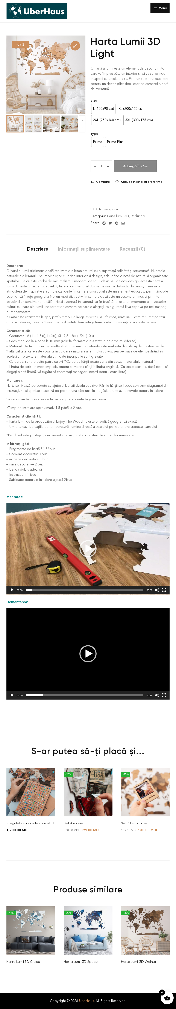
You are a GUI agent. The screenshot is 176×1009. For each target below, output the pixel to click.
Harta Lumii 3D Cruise (23, 962)
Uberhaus (86, 1001)
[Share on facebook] (104, 223)
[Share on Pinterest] (116, 223)
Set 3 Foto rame (134, 823)
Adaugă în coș (135, 166)
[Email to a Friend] (123, 223)
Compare (103, 182)
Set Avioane (73, 823)
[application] (88, 548)
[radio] (103, 109)
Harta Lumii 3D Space (81, 962)
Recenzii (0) (132, 249)
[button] (75, 46)
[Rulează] (12, 590)
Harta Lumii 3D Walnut (138, 962)
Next (82, 119)
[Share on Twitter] (110, 223)
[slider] (84, 590)
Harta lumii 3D (118, 216)
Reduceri (138, 216)
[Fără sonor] (157, 590)
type (94, 134)
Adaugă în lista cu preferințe (141, 182)
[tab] (37, 249)
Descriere (37, 249)
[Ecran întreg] (164, 590)
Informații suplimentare (84, 249)
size (94, 100)
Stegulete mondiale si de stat (30, 823)
